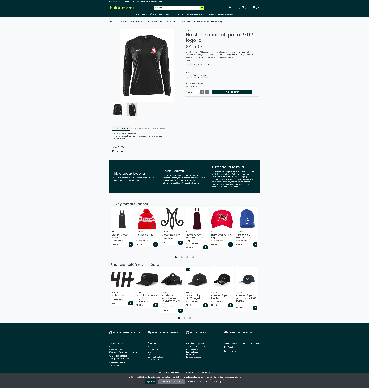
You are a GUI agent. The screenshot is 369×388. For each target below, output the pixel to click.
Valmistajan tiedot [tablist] (140, 128)
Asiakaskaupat (154, 359)
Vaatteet (151, 347)
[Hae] (202, 8)
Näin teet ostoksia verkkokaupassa (200, 347)
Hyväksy (151, 381)
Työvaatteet (153, 349)
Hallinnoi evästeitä (197, 381)
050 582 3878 (121, 356)
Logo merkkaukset (155, 357)
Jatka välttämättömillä (171, 381)
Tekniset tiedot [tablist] (120, 128)
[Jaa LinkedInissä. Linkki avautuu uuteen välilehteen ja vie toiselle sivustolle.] (122, 152)
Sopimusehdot (192, 349)
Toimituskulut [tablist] (159, 128)
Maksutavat (191, 354)
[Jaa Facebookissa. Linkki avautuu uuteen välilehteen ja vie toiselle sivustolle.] (114, 152)
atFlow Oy (206, 372)
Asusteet (151, 352)
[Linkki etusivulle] (122, 8)
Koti (149, 354)
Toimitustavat (192, 352)
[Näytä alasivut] (146, 14)
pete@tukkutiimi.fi (155, 1)
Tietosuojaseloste (193, 357)
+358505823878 (139, 1)
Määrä (189, 92)
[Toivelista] (255, 92)
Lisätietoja (217, 381)
